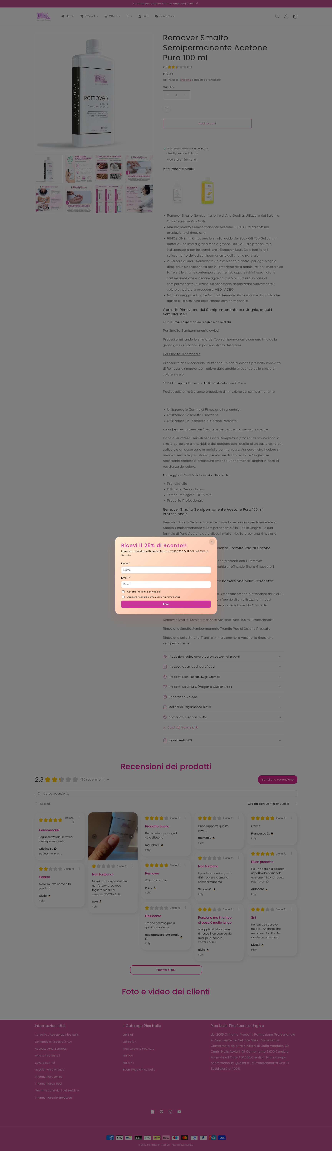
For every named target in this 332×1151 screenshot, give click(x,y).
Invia (166, 604)
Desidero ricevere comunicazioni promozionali (153, 597)
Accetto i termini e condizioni (143, 592)
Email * (125, 578)
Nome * (125, 563)
